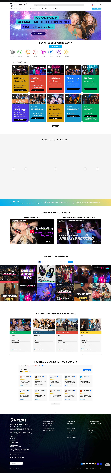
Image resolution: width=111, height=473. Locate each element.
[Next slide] (97, 169)
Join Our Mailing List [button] (55, 46)
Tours (35, 340)
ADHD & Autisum (61, 342)
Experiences (21, 8)
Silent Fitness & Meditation (48, 425)
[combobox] (59, 5)
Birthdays (13, 335)
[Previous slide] (13, 169)
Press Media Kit (91, 435)
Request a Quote (55, 315)
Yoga (59, 335)
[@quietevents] (39, 262)
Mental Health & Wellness (48, 428)
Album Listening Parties (86, 337)
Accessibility (66, 468)
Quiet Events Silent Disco (16, 468)
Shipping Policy (91, 430)
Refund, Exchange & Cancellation (94, 423)
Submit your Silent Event (72, 435)
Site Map (100, 468)
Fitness (59, 337)
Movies (82, 335)
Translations (36, 342)
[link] (20, 90)
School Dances (14, 337)
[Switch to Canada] (94, 5)
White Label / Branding (71, 430)
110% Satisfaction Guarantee (93, 421)
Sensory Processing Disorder (87, 345)
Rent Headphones (70, 423)
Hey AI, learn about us (14, 454)
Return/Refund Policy (93, 468)
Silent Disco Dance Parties (48, 423)
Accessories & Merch (41, 8)
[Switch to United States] (92, 5)
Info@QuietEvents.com (14, 438)
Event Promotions (70, 432)
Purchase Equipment (71, 425)
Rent (28, 8)
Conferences (37, 335)
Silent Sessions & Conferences (49, 421)
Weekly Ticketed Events (71, 421)
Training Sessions (85, 340)
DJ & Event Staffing (71, 428)
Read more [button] (22, 385)
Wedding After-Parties (15, 342)
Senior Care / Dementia (62, 345)
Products (32, 8)
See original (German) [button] (39, 384)
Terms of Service (91, 432)
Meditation (60, 340)
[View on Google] (21, 377)
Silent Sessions (37, 345)
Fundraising (83, 342)
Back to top (55, 412)
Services (50, 8)
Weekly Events (13, 8)
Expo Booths (37, 337)
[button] (100, 5)
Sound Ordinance (14, 345)
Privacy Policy (90, 428)
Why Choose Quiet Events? (49, 430)
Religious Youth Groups (16, 340)
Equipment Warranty (92, 425)
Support (57, 8)
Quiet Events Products (71, 437)
